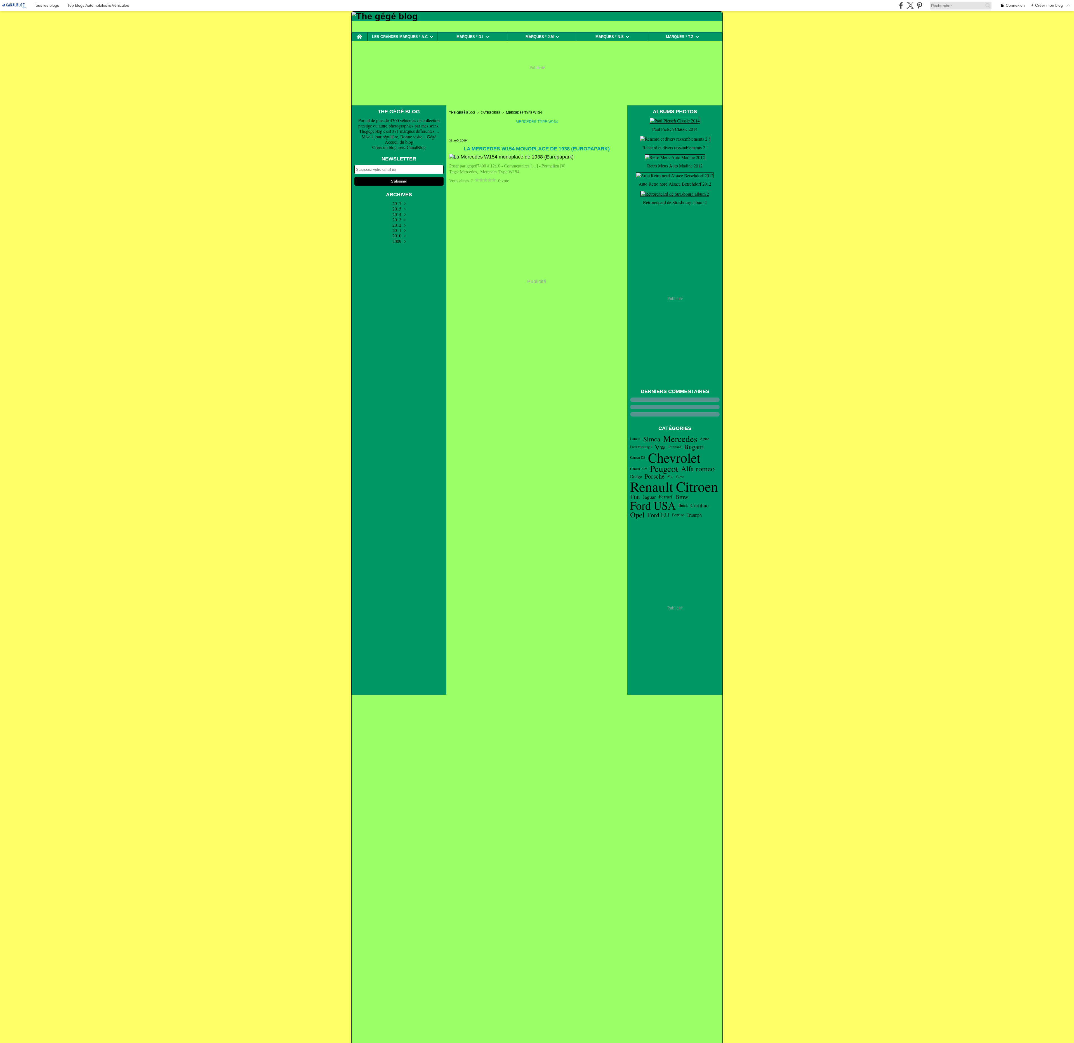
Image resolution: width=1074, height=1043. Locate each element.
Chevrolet (674, 457)
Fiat (635, 496)
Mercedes (680, 438)
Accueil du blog (399, 142)
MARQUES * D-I (469, 37)
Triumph (694, 515)
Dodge (636, 476)
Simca (651, 439)
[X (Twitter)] (910, 5)
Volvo (679, 476)
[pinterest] (919, 5)
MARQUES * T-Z (679, 37)
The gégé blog (462, 112)
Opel (637, 515)
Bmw (681, 497)
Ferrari (665, 496)
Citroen (697, 486)
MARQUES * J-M (540, 37)
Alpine (704, 438)
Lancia (635, 439)
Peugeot (664, 468)
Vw (660, 447)
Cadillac (700, 505)
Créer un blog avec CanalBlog (399, 147)
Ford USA (653, 505)
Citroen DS (637, 457)
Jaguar (649, 496)
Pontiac (678, 515)
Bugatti (694, 447)
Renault (651, 486)
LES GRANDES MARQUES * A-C (400, 37)
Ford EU (658, 515)
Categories (491, 112)
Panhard (674, 447)
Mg (670, 476)
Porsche (655, 476)
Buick (683, 505)
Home (359, 34)
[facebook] (901, 5)
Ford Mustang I (641, 447)
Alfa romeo (698, 468)
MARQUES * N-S (609, 37)
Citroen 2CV (638, 468)
